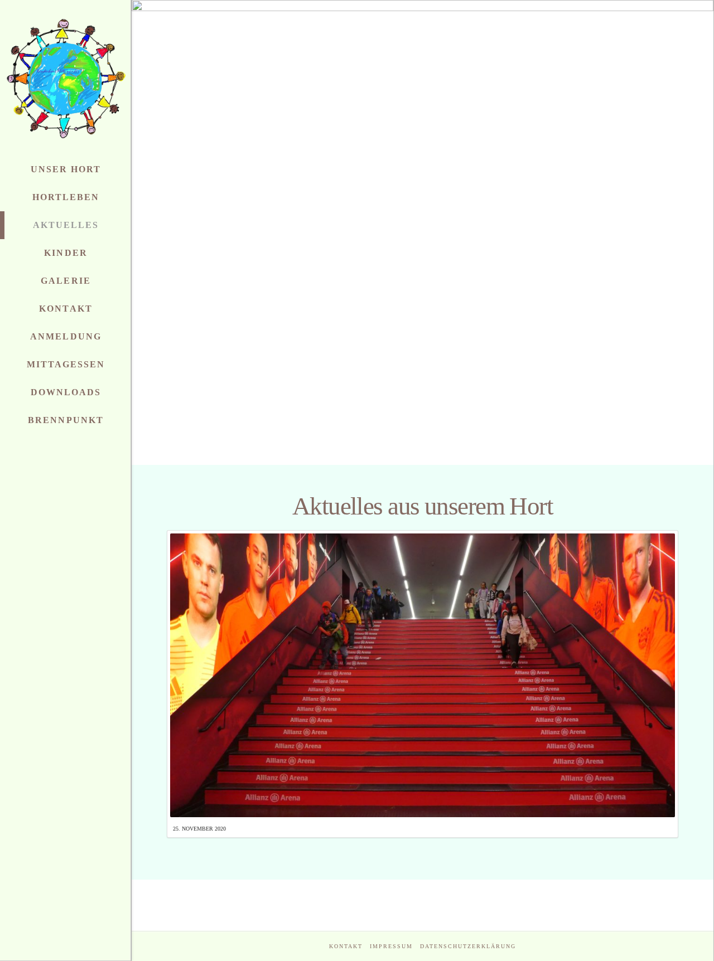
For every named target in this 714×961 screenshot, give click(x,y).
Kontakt (346, 946)
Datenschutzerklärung (468, 946)
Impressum (391, 946)
